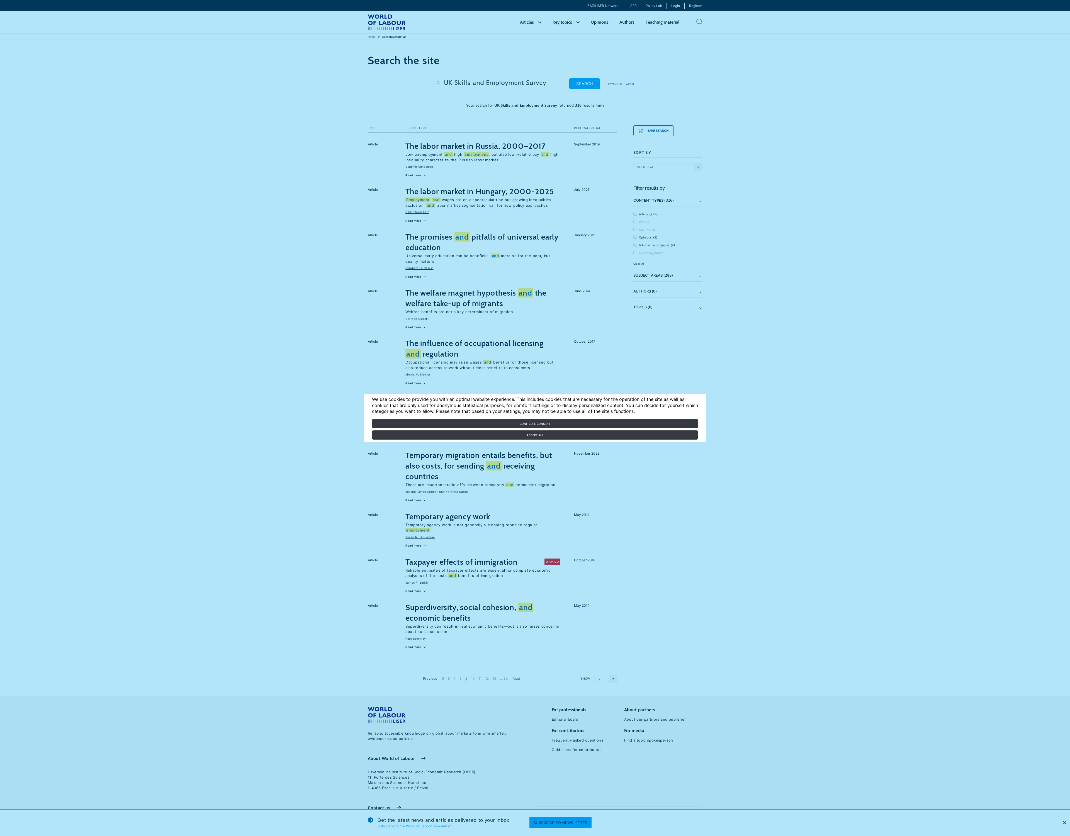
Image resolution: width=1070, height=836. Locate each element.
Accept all (535, 435)
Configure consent (535, 423)
